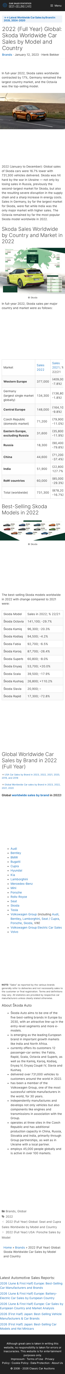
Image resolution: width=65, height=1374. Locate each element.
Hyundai (16, 870)
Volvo (14, 932)
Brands (7, 54)
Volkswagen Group (24, 914)
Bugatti (15, 861)
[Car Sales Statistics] (17, 5)
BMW (14, 857)
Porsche (16, 892)
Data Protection (40, 1363)
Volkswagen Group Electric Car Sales (36, 927)
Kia (13, 875)
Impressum (18, 1359)
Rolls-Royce (19, 896)
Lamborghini (19, 879)
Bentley (16, 853)
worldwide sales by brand (30, 795)
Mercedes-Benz (22, 883)
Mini (13, 888)
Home (7, 1247)
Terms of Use (35, 1359)
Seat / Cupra (50, 918)
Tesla (14, 910)
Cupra (15, 866)
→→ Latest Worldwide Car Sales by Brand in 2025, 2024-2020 (29, 19)
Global (21, 1211)
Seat (14, 901)
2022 (9, 1216)
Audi (14, 848)
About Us (57, 1363)
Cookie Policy (20, 1363)
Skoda (15, 905)
